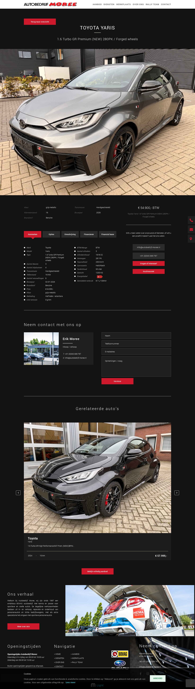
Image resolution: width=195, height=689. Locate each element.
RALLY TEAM (152, 4)
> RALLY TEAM (77, 662)
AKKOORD (157, 678)
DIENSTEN (109, 4)
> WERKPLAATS (77, 658)
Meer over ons (23, 626)
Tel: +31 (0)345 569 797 (148, 661)
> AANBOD (75, 654)
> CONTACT (59, 666)
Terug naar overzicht (40, 21)
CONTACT (166, 4)
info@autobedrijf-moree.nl (148, 247)
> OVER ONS (59, 662)
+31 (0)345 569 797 (148, 256)
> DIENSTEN (59, 658)
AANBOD (97, 4)
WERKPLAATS (123, 4)
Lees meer (70, 682)
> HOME (57, 654)
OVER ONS (138, 4)
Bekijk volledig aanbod (97, 571)
